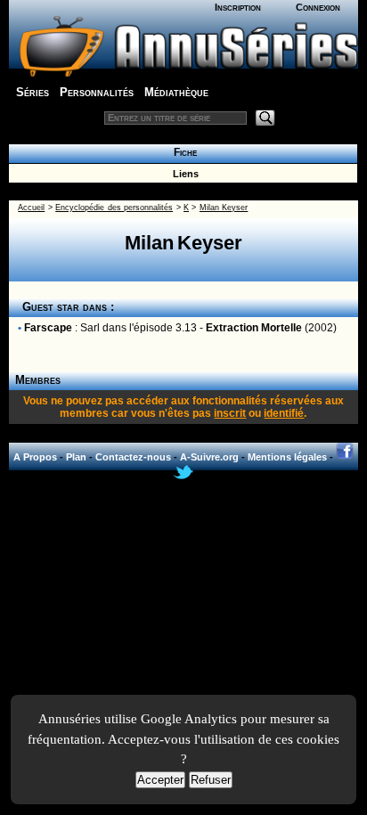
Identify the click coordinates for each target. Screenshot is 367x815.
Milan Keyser (224, 207)
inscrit (230, 413)
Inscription (238, 7)
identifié (284, 413)
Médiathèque (176, 92)
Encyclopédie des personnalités (114, 207)
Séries (32, 92)
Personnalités (97, 92)
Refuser (211, 779)
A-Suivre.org (209, 457)
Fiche (182, 152)
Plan (76, 457)
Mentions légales (287, 457)
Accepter (160, 779)
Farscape (48, 328)
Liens (183, 173)
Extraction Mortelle (254, 328)
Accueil (31, 207)
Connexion (318, 7)
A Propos (35, 457)
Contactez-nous (133, 457)
